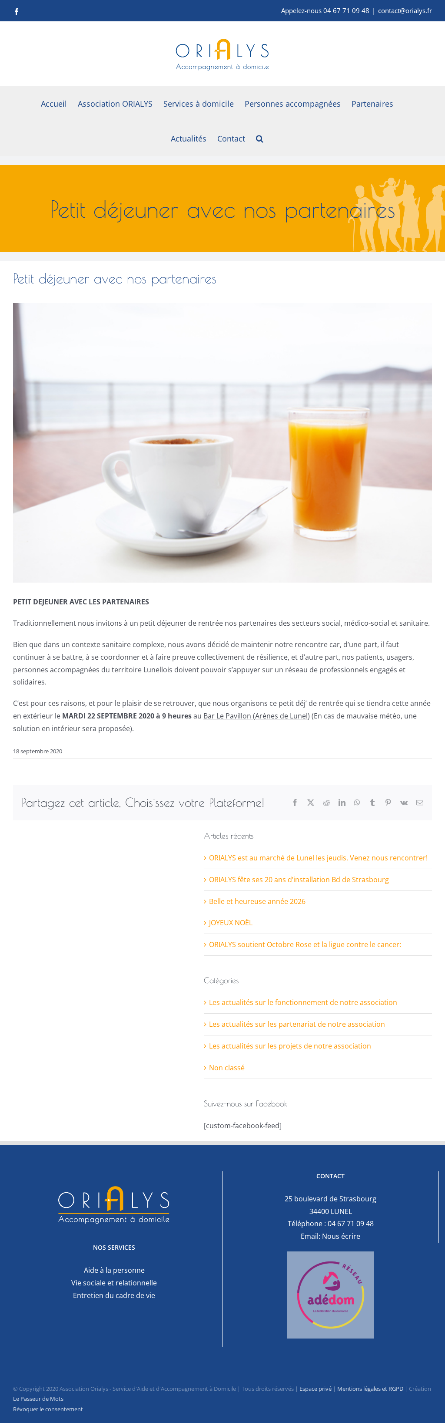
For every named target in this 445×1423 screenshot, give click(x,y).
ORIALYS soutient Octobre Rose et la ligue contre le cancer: (305, 944)
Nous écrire (341, 1236)
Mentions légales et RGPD (370, 1389)
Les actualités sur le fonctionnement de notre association (303, 1002)
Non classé (227, 1067)
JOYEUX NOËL (230, 922)
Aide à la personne (114, 1270)
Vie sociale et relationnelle (114, 1283)
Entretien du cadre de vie (114, 1295)
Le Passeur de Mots (38, 1399)
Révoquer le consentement (48, 1409)
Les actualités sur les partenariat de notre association (297, 1024)
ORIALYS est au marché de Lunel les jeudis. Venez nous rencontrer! (318, 858)
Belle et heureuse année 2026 (257, 901)
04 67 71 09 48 (351, 1223)
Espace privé (315, 1389)
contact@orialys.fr (405, 10)
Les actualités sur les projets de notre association (290, 1046)
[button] (259, 138)
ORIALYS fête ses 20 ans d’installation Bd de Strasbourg (299, 879)
